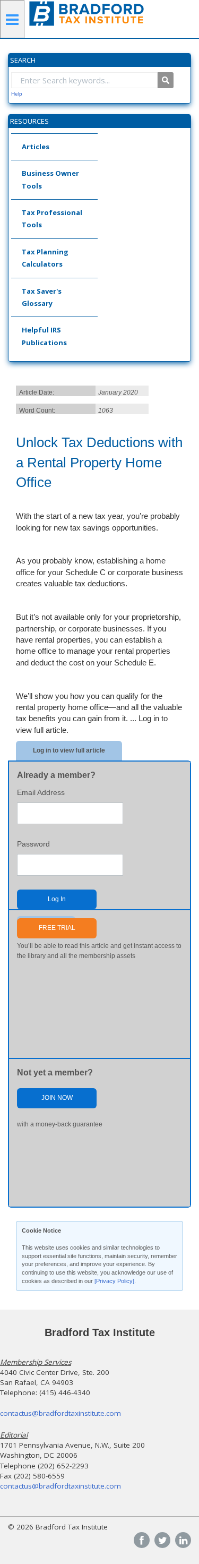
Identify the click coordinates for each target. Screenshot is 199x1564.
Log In (57, 899)
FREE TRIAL (57, 927)
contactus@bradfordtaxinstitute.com (60, 1413)
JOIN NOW (57, 1097)
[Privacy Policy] (114, 1281)
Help (16, 94)
